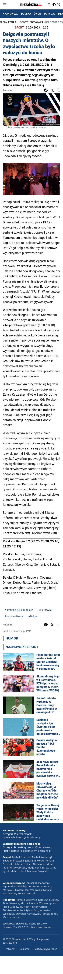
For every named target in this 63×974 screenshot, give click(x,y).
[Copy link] (58, 90)
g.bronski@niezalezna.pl (38, 847)
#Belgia (33, 616)
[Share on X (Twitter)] (52, 90)
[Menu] (4, 4)
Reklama (25, 949)
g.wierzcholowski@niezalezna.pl (22, 837)
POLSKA (26, 13)
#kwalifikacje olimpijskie (19, 609)
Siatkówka (36, 22)
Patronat (10, 949)
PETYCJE (49, 13)
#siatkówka (45, 609)
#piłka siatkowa (14, 616)
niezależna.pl (9, 22)
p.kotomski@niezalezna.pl (36, 850)
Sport (24, 22)
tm (11, 90)
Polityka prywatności (46, 949)
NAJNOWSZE (10, 13)
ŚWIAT (37, 13)
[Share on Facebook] (46, 90)
